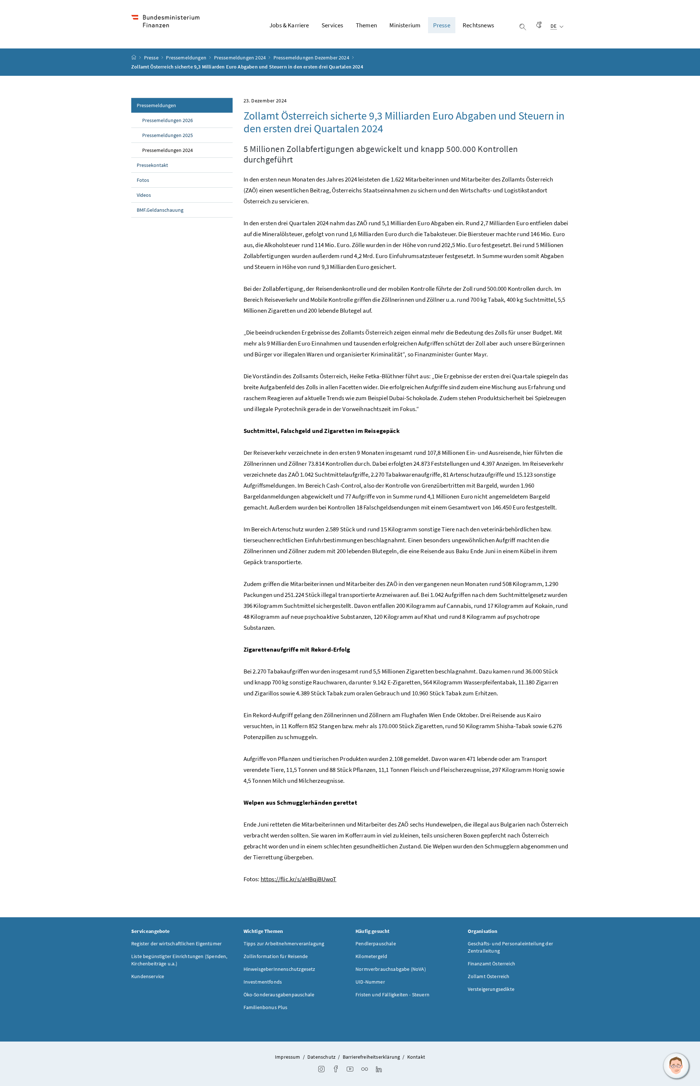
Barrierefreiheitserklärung (371, 1057)
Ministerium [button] (404, 25)
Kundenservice (147, 976)
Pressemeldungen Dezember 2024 (311, 57)
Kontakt (416, 1057)
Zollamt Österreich (489, 976)
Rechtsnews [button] (478, 25)
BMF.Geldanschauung (160, 210)
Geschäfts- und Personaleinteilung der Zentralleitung (510, 947)
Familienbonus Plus (266, 1007)
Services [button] (332, 25)
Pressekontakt (152, 165)
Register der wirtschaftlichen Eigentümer (176, 943)
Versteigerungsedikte (491, 989)
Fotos (143, 180)
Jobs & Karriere (289, 25)
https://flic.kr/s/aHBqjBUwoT (299, 879)
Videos (144, 195)
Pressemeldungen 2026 (167, 120)
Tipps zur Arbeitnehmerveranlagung (284, 943)
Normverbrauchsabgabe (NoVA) (390, 969)
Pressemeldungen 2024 (240, 57)
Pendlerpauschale (375, 943)
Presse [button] (441, 25)
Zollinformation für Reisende (276, 956)
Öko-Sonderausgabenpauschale (279, 994)
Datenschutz (321, 1057)
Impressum (287, 1057)
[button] (676, 1066)
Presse (152, 57)
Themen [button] (366, 25)
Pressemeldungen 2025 (167, 135)
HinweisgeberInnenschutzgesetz (279, 969)
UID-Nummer (370, 981)
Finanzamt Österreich (492, 963)
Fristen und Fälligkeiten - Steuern (392, 994)
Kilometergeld (371, 956)
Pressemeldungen (186, 57)
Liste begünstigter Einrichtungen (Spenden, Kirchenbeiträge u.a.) (179, 960)
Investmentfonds (263, 981)
